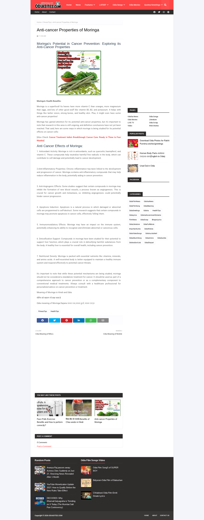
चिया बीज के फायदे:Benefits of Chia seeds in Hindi (77, 420)
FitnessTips (47, 22)
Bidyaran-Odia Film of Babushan (107, 480)
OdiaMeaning (149, 206)
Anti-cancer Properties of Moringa (106, 420)
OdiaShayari (149, 243)
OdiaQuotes (161, 238)
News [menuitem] (78, 5)
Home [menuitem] (69, 5)
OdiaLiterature (134, 224)
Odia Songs (153, 116)
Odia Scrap (153, 123)
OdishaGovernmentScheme (151, 215)
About (44, 12)
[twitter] (159, 12)
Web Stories (154, 126)
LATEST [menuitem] (102, 5)
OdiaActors (149, 238)
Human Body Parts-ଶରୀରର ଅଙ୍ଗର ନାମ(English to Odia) (152, 154)
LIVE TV (131, 123)
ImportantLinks (135, 229)
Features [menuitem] (89, 5)
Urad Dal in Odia (147, 166)
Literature (153, 120)
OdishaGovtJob (135, 243)
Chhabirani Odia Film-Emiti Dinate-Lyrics (105, 494)
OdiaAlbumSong (135, 238)
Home (37, 12)
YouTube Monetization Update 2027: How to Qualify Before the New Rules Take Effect (61, 487)
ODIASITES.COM (55, 515)
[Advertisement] (79, 366)
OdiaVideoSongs (135, 233)
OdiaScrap (144, 220)
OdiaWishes (148, 229)
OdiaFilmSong (134, 206)
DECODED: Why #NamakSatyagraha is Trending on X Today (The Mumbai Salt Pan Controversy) (61, 503)
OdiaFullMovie (148, 224)
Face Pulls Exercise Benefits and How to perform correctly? (50, 422)
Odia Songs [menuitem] (118, 5)
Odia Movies (132, 120)
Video (130, 126)
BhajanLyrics (156, 220)
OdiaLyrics (133, 215)
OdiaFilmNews (134, 201)
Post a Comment (44, 446)
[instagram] (163, 12)
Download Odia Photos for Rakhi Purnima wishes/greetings (154, 142)
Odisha (146, 211)
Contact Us (164, 515)
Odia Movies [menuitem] (134, 5)
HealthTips (55, 311)
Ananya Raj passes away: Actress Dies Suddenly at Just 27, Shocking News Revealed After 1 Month (60, 472)
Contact (52, 12)
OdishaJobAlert (151, 233)
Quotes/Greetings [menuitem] (152, 5)
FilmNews (133, 220)
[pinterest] (168, 12)
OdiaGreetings (134, 211)
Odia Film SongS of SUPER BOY (105, 469)
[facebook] (154, 12)
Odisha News (133, 116)
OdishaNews (148, 201)
